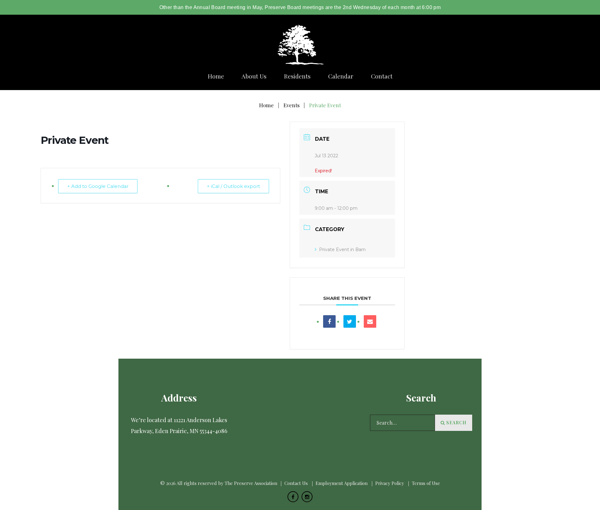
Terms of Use (426, 483)
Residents (297, 76)
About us (254, 76)
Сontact (381, 76)
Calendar (340, 76)
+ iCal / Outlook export (233, 186)
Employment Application (342, 483)
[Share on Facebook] (329, 321)
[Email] (370, 321)
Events (291, 105)
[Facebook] (293, 496)
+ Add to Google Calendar (97, 186)
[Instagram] (307, 496)
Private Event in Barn (342, 249)
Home (216, 76)
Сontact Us (296, 483)
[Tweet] (349, 321)
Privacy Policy (389, 483)
